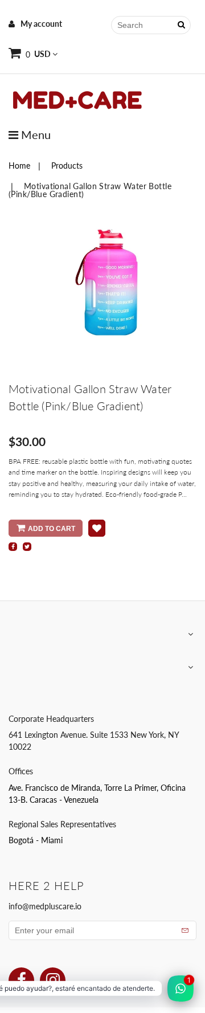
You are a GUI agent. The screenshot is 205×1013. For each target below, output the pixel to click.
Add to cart (51, 529)
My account (41, 23)
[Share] (13, 546)
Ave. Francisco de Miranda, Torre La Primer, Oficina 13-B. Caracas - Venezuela (97, 793)
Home (19, 165)
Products (67, 165)
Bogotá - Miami (36, 840)
